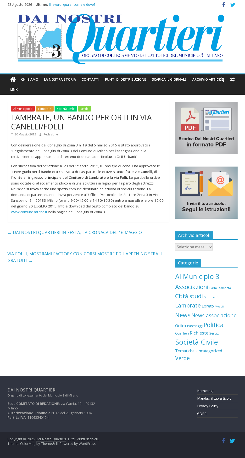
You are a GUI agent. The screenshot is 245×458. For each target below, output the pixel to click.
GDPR (201, 413)
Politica (213, 325)
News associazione (214, 315)
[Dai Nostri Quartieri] (12, 79)
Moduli (219, 306)
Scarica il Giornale (169, 79)
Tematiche (185, 350)
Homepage (205, 390)
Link (14, 89)
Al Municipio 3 (22, 109)
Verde (84, 109)
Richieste (199, 333)
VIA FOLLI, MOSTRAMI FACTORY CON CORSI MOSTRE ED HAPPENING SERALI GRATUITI (84, 257)
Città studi (189, 296)
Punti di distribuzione (125, 79)
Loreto (208, 306)
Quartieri (182, 333)
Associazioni (191, 287)
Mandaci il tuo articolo (214, 398)
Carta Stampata (220, 288)
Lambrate (44, 109)
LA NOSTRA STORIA (60, 79)
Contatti (90, 79)
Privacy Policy (207, 406)
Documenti (211, 297)
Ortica (180, 325)
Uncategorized (208, 350)
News (182, 315)
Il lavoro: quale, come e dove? (72, 5)
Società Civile (66, 109)
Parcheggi (195, 326)
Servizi (214, 333)
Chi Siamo (29, 79)
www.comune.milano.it (29, 211)
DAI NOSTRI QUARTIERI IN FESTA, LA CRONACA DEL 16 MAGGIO (74, 232)
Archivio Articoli (208, 79)
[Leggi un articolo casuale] (232, 79)
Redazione (51, 134)
